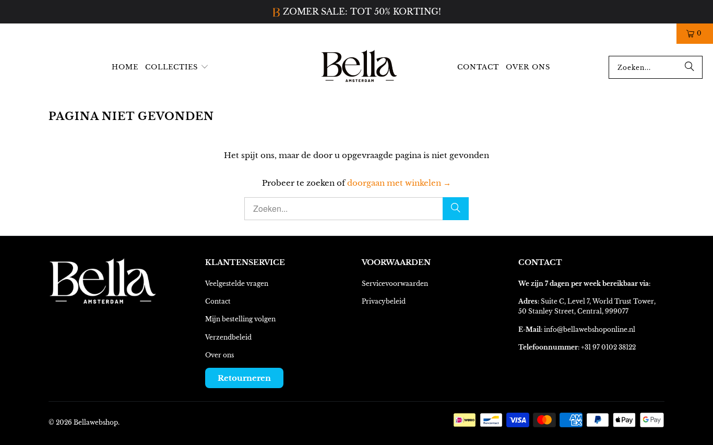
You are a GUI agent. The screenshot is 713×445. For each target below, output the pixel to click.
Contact (218, 301)
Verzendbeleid (228, 337)
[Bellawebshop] (359, 67)
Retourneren (244, 378)
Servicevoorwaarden (395, 283)
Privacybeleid (384, 301)
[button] (177, 67)
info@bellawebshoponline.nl (589, 329)
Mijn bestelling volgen (240, 319)
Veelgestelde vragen (236, 283)
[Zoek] (689, 67)
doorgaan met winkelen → (399, 183)
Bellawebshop (96, 422)
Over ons (219, 355)
